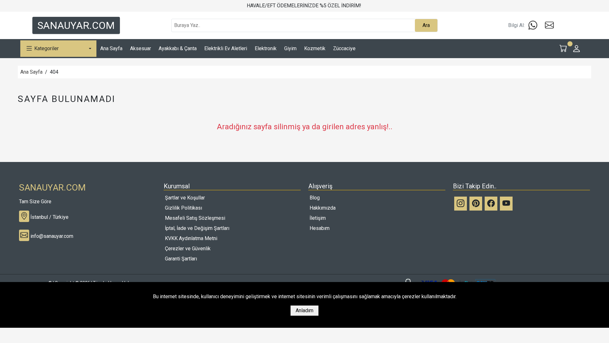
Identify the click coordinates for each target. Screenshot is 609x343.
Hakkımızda (323, 208)
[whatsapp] (533, 25)
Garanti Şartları (181, 259)
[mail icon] (549, 25)
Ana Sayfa (31, 72)
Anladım (304, 310)
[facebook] (491, 204)
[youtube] (506, 204)
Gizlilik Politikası (183, 208)
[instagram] (460, 204)
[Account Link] (576, 48)
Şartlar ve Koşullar (185, 198)
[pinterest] (475, 204)
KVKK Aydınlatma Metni (191, 238)
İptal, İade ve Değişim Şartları (197, 228)
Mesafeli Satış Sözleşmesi (195, 218)
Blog (315, 198)
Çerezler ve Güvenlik (188, 248)
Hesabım (320, 228)
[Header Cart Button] (563, 48)
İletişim (318, 218)
